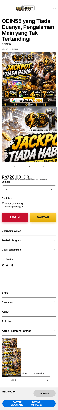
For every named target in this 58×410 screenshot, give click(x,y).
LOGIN (15, 217)
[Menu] (3, 7)
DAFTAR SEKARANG (17, 403)
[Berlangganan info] (47, 380)
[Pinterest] (12, 265)
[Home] (15, 8)
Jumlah (6, 181)
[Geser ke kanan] (43, 166)
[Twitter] (7, 265)
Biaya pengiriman (22, 179)
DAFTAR (43, 217)
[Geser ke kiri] (14, 166)
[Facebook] (3, 265)
